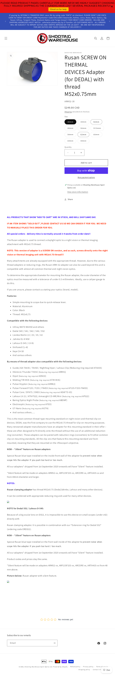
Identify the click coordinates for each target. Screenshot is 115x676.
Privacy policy (88, 667)
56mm (85, 129)
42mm (96, 122)
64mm (71, 141)
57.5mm (98, 129)
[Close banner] (112, 6)
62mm (83, 134)
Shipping (68, 112)
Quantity (68, 147)
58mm (71, 135)
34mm (85, 122)
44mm (85, 141)
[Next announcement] (109, 21)
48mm (71, 129)
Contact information (100, 670)
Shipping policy (84, 670)
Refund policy (75, 667)
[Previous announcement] (5, 21)
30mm (70, 122)
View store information (77, 192)
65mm (97, 135)
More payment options (86, 177)
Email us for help (58, 9)
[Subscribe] (54, 643)
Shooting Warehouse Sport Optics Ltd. (38, 667)
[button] (6, 38)
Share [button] (70, 199)
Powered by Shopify (60, 667)
